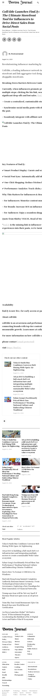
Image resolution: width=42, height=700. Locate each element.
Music (17, 639)
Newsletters (32, 669)
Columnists (31, 636)
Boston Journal (17, 54)
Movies (17, 641)
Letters (29, 641)
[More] (4, 421)
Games (4, 667)
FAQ (28, 651)
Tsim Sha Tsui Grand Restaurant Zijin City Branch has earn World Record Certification (20, 605)
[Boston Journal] (5, 53)
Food (3, 672)
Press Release (6, 30)
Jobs (3, 677)
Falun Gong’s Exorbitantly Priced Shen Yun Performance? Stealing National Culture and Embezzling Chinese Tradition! (25, 404)
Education (5, 664)
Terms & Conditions (31, 675)
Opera (17, 657)
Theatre (17, 655)
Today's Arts (19, 636)
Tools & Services (34, 672)
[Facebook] (4, 39)
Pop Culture (19, 649)
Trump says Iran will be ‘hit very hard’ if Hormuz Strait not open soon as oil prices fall (30, 499)
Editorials (30, 639)
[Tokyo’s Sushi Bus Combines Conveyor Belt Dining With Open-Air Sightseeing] (7, 364)
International (32, 666)
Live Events (18, 669)
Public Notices (32, 649)
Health (4, 675)
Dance (17, 644)
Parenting (5, 685)
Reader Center (19, 664)
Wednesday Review (31, 645)
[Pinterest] (14, 39)
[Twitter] (9, 39)
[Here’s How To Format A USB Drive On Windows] (31, 461)
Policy (30, 679)
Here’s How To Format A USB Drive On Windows (31, 469)
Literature (18, 652)
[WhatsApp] (19, 39)
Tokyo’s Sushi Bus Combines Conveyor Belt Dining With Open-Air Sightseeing (24, 366)
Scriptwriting (19, 647)
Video (16, 672)
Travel (4, 683)
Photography (18, 675)
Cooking (17, 667)
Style (4, 669)
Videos (29, 654)
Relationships (7, 680)
